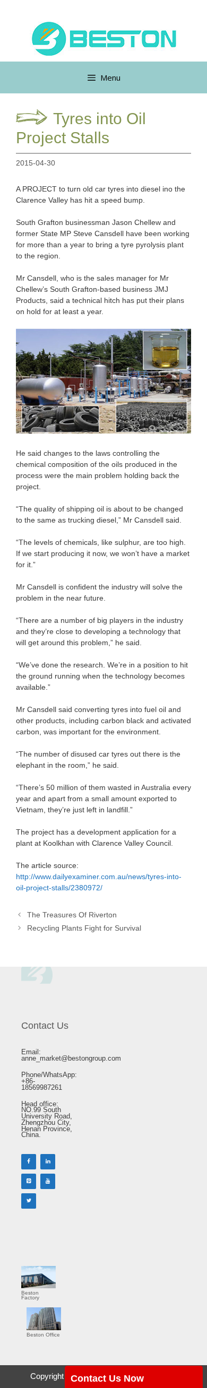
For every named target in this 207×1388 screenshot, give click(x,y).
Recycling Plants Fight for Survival (84, 928)
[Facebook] (28, 1161)
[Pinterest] (28, 1181)
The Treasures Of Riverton (72, 914)
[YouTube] (47, 1181)
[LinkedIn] (47, 1161)
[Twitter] (28, 1201)
